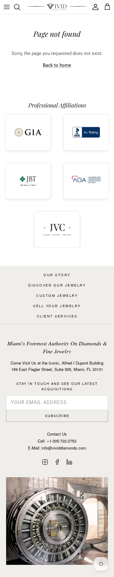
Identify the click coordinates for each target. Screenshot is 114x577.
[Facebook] (57, 462)
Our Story (57, 274)
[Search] (20, 7)
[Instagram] (45, 462)
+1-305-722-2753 (61, 441)
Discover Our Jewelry (57, 285)
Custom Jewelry (57, 295)
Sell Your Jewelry (57, 305)
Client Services (57, 316)
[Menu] (6, 7)
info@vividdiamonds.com (64, 448)
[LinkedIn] (69, 462)
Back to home (57, 65)
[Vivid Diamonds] (57, 7)
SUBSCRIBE (57, 415)
